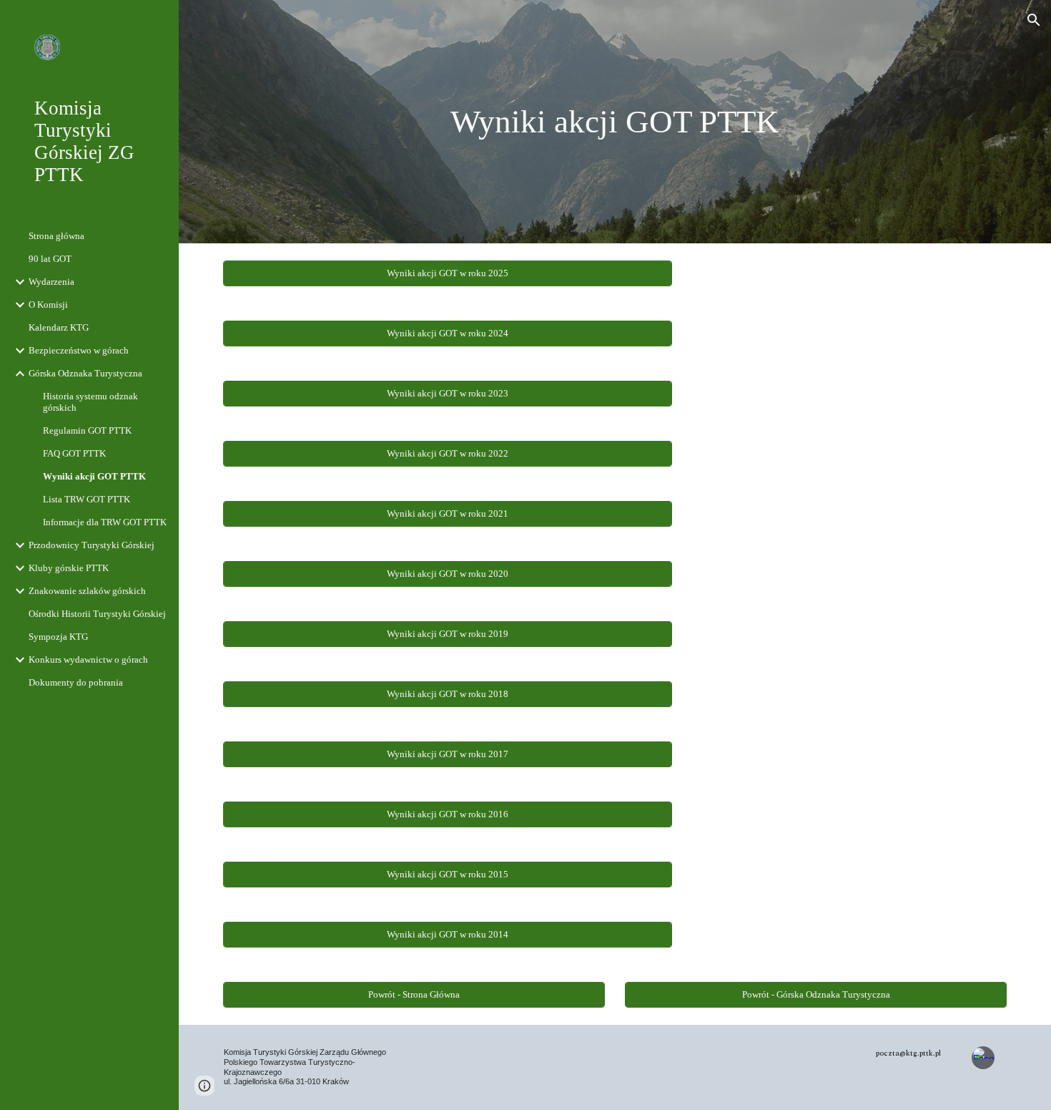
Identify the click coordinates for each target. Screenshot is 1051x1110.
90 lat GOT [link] (50, 258)
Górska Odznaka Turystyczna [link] (85, 373)
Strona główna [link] (56, 235)
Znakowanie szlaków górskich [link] (87, 590)
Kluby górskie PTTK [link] (69, 568)
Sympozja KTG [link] (58, 636)
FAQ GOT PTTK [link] (74, 453)
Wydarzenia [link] (51, 281)
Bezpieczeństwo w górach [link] (79, 350)
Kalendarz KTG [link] (59, 327)
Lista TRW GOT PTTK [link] (86, 499)
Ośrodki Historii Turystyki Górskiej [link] (97, 613)
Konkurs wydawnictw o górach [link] (88, 659)
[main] (614, 122)
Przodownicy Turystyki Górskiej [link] (91, 545)
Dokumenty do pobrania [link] (76, 682)
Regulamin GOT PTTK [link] (87, 430)
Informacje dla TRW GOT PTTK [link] (105, 522)
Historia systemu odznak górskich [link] (90, 402)
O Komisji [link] (48, 304)
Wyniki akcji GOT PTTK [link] (94, 476)
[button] (1034, 20)
